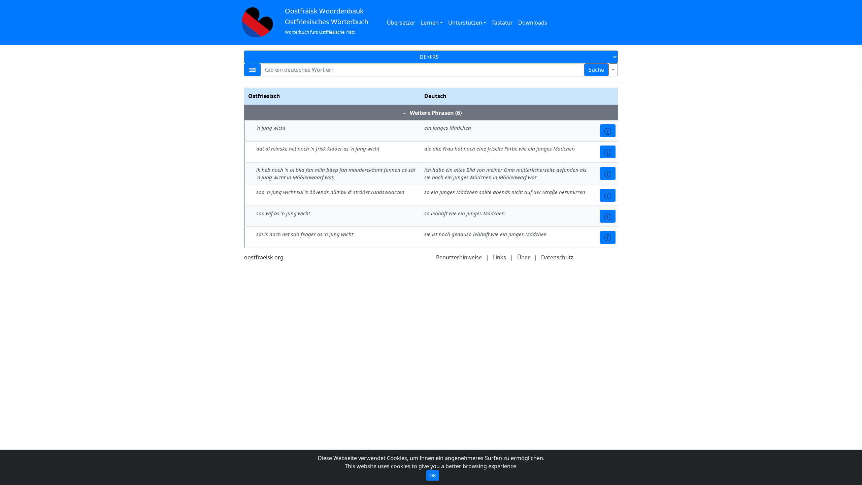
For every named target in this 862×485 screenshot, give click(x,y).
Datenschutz (557, 257)
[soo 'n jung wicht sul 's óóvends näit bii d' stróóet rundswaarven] (608, 195)
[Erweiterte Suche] (613, 69)
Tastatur (502, 22)
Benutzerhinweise (459, 257)
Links (499, 257)
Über (523, 257)
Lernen (430, 22)
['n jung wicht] (608, 130)
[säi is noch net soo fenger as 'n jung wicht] (608, 237)
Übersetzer (401, 22)
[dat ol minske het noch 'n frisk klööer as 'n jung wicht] (608, 152)
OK (432, 475)
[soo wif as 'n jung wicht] (608, 216)
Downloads (532, 22)
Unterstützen (465, 22)
